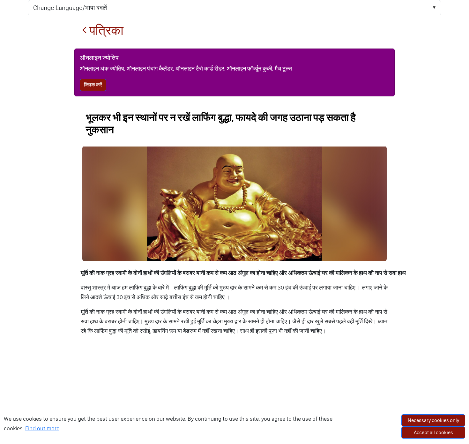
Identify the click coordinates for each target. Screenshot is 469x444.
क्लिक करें (93, 85)
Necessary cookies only (433, 420)
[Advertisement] (234, 396)
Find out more (42, 428)
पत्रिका (105, 30)
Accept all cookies (433, 432)
